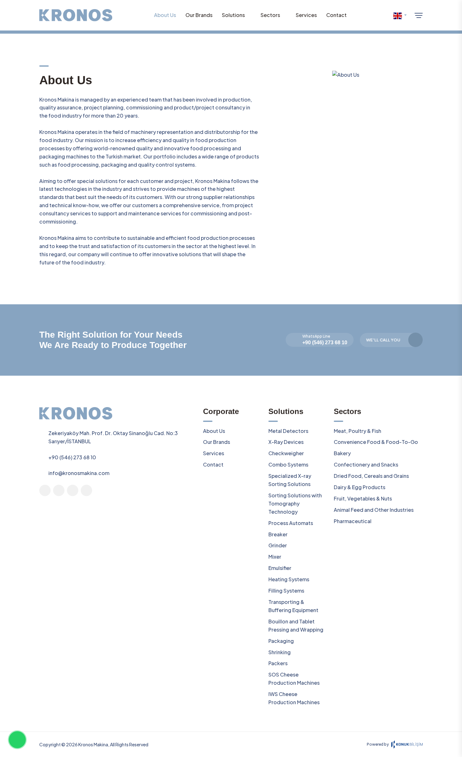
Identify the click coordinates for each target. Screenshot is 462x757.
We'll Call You (383, 339)
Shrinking (279, 652)
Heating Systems (288, 579)
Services (306, 15)
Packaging (281, 641)
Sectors (270, 15)
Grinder (277, 545)
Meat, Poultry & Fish (357, 431)
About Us (165, 15)
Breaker (278, 534)
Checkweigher (286, 453)
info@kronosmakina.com (78, 473)
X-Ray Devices (286, 442)
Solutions (233, 15)
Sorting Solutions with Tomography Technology (295, 503)
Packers (278, 663)
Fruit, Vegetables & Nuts (363, 498)
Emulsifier (279, 568)
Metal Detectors (288, 431)
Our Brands (198, 15)
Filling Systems (286, 590)
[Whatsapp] (17, 739)
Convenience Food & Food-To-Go (376, 442)
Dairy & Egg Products (359, 487)
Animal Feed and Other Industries (374, 509)
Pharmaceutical (352, 521)
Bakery (342, 453)
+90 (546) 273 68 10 (324, 342)
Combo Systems (288, 464)
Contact (336, 15)
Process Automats (290, 523)
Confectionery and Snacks (366, 464)
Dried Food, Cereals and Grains (371, 475)
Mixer (274, 556)
